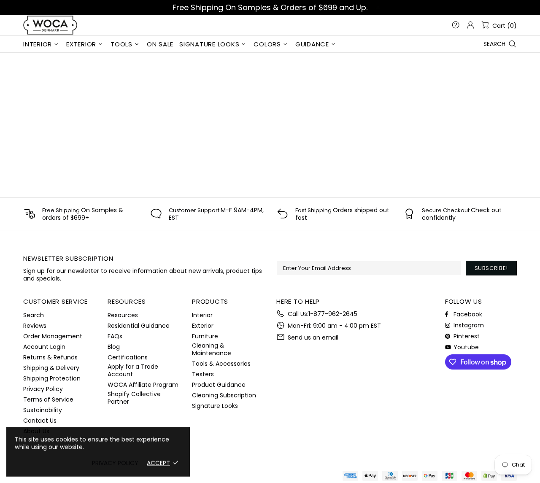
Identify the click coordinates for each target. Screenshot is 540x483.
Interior (202, 315)
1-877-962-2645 (332, 314)
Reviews (34, 325)
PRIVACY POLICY (115, 463)
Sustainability (42, 410)
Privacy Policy (43, 389)
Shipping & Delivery (51, 368)
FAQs (115, 336)
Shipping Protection (52, 378)
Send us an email (313, 337)
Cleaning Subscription (224, 395)
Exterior (202, 325)
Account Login (44, 347)
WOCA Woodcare (50, 25)
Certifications (128, 357)
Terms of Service (48, 399)
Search (33, 315)
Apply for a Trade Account (133, 370)
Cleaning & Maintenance (211, 349)
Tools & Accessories (221, 363)
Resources (123, 315)
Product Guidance (219, 385)
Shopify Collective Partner (134, 397)
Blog (114, 347)
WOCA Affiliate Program (143, 385)
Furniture (205, 336)
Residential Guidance (139, 325)
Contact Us (40, 420)
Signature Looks (215, 406)
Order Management (52, 336)
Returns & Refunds (50, 357)
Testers (203, 374)
